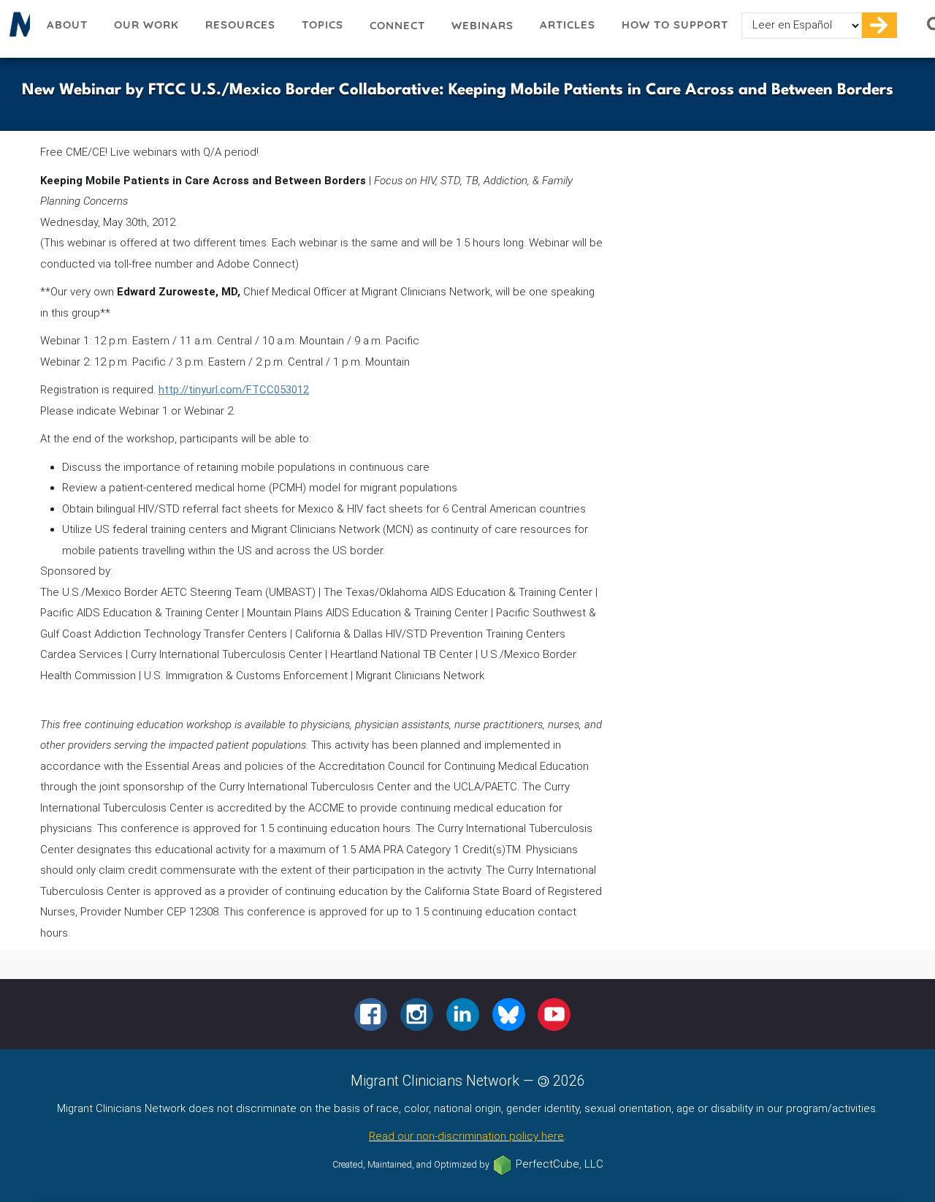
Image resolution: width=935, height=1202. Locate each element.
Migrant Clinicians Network (17, 29)
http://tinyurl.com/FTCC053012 (234, 389)
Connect (397, 25)
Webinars (482, 25)
